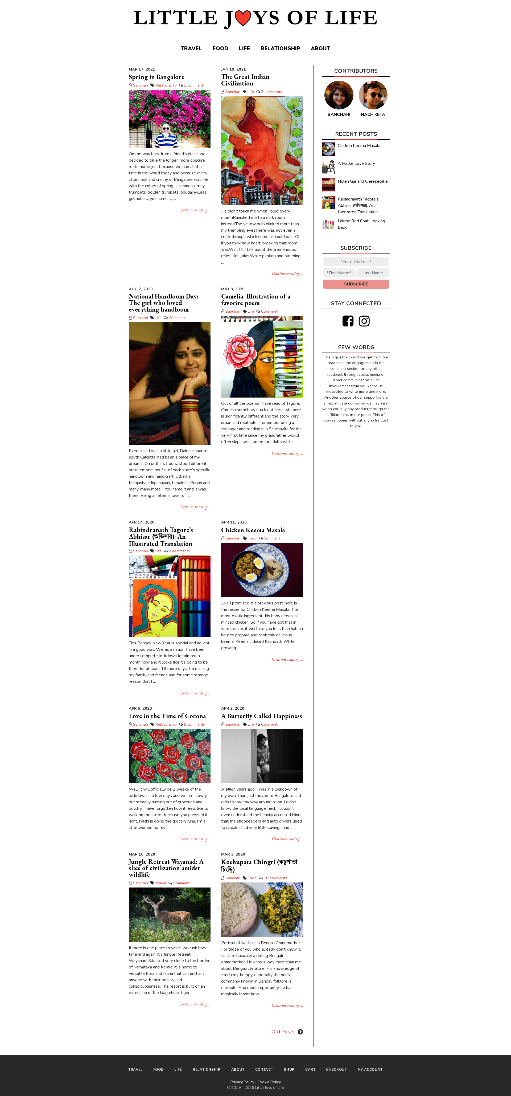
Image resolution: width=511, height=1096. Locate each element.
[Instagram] (364, 321)
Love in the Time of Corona (167, 716)
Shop (289, 1069)
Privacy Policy (242, 1082)
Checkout (336, 1069)
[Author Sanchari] (338, 108)
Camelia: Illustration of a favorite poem (255, 299)
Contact (264, 1069)
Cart (310, 1069)
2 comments (271, 91)
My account (370, 1069)
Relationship (280, 48)
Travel (191, 48)
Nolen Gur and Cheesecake (363, 181)
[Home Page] (255, 21)
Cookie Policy (269, 1082)
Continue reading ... (195, 210)
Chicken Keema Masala (253, 530)
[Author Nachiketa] (373, 108)
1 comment (193, 85)
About (320, 48)
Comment (177, 317)
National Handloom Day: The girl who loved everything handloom (163, 302)
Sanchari (140, 85)
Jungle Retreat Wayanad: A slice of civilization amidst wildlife (166, 868)
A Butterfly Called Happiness (261, 716)
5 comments (194, 724)
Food (220, 48)
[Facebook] (348, 321)
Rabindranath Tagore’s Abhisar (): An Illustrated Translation (161, 537)
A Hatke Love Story (356, 163)
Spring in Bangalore (156, 77)
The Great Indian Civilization (245, 79)
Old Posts (282, 1031)
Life (244, 48)
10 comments (275, 878)
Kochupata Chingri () (259, 866)
